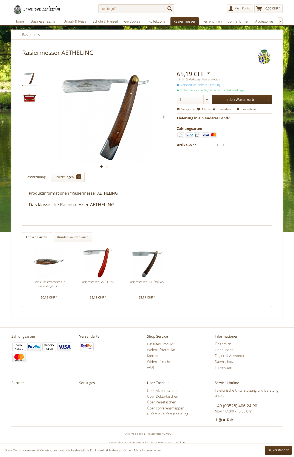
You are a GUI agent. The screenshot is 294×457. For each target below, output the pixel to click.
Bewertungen (67, 177)
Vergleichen (189, 109)
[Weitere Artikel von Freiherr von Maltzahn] (264, 56)
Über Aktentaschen (161, 390)
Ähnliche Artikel (37, 237)
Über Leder (224, 350)
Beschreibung (36, 177)
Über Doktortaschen (162, 396)
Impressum (223, 367)
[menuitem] (136, 8)
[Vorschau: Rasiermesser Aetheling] (29, 78)
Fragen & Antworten (230, 355)
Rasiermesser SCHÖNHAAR (146, 282)
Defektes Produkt (160, 344)
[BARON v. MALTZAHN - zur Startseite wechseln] (39, 9)
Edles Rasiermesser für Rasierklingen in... (49, 284)
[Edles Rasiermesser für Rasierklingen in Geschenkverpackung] (49, 263)
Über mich (223, 344)
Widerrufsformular (161, 350)
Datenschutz (224, 361)
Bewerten (224, 109)
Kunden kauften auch (72, 237)
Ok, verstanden (278, 450)
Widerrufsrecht (158, 361)
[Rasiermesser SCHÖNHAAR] (147, 263)
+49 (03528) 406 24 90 (236, 406)
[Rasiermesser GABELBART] (98, 263)
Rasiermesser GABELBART (98, 282)
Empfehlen (248, 109)
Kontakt (152, 355)
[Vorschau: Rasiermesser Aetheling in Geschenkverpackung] (29, 97)
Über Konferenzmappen (165, 408)
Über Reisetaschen (161, 402)
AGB (150, 367)
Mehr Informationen (147, 450)
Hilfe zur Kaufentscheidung (167, 414)
